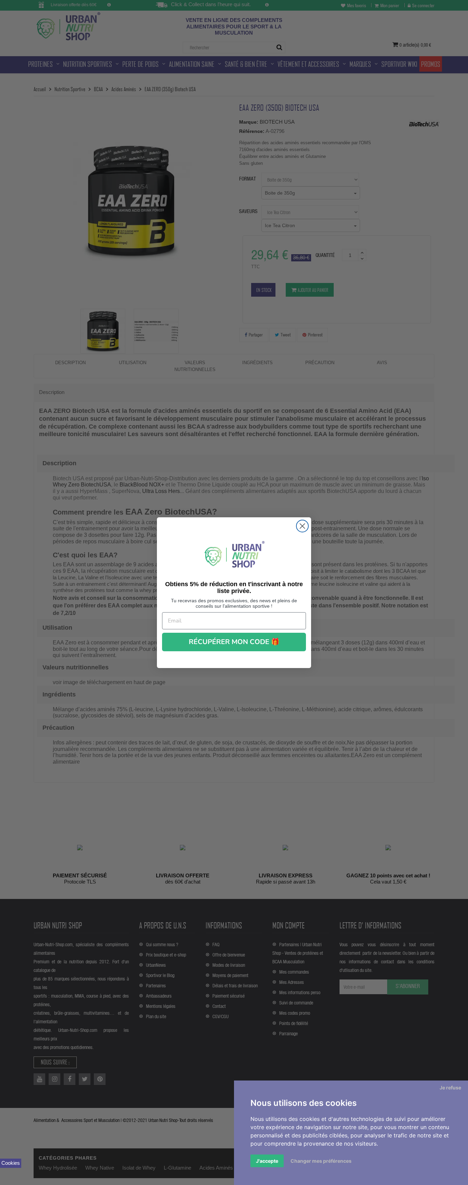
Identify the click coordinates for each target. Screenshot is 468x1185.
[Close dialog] (302, 526)
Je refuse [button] (450, 1087)
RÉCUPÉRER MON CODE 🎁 (234, 641)
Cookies (10, 1163)
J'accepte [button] (267, 1161)
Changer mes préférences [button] (321, 1161)
